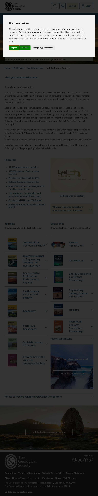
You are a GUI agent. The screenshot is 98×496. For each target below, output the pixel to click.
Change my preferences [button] (43, 47)
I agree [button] (14, 47)
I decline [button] (24, 47)
